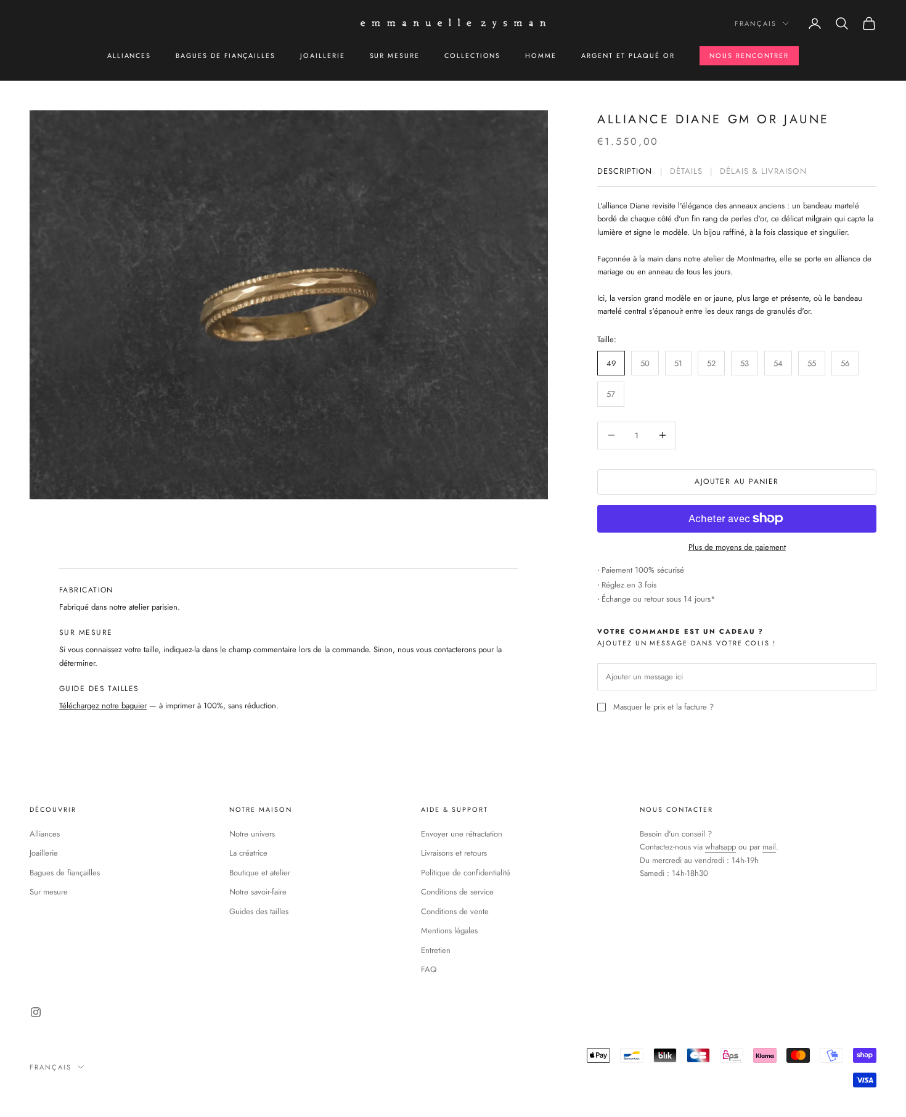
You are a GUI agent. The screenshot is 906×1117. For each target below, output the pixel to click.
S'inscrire (453, 720)
